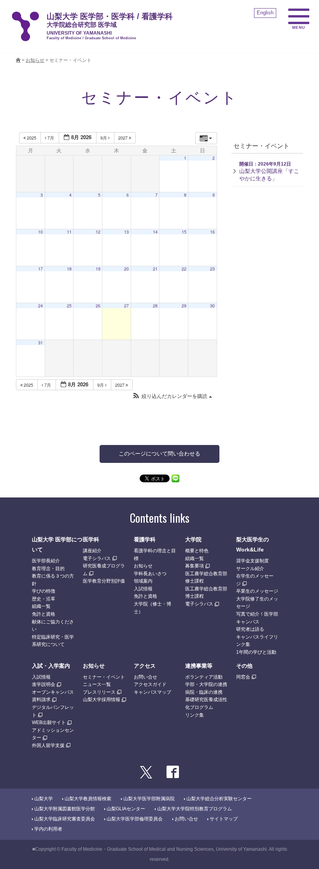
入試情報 (143, 589)
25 (69, 306)
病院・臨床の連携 (204, 692)
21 (155, 269)
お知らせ (143, 566)
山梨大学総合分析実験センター (219, 798)
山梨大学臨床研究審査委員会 (64, 819)
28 (155, 306)
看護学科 (145, 539)
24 (40, 306)
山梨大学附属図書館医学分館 (64, 808)
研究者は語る (250, 629)
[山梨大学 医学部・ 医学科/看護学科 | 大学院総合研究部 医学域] (18, 60)
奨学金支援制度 (252, 561)
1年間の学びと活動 (256, 652)
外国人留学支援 (48, 745)
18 (69, 269)
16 (212, 232)
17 (40, 269)
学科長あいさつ (150, 573)
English (265, 13)
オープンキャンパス (53, 692)
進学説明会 (43, 684)
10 (40, 232)
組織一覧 (41, 606)
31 (40, 343)
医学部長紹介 (46, 561)
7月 (50, 137)
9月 (104, 137)
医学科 (91, 539)
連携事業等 (198, 666)
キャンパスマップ (152, 692)
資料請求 (41, 699)
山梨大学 (43, 798)
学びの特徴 (43, 591)
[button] (172, 396)
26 (98, 306)
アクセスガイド (150, 684)
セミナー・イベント (104, 677)
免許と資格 (43, 614)
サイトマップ (224, 819)
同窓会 (243, 677)
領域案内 (143, 581)
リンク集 (194, 715)
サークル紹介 (250, 568)
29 (184, 306)
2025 (31, 137)
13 (126, 232)
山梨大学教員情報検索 (88, 798)
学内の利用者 (48, 829)
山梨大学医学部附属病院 (149, 798)
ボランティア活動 (204, 677)
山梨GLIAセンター (126, 808)
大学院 (193, 539)
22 (184, 269)
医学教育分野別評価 (104, 581)
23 (212, 269)
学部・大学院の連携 (206, 684)
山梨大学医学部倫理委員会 (135, 819)
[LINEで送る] (175, 478)
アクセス (145, 666)
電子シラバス (97, 558)
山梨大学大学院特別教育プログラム (194, 808)
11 (69, 232)
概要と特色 (197, 550)
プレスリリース (99, 692)
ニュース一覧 (97, 684)
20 (126, 269)
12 (98, 232)
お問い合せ (145, 677)
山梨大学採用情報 (101, 699)
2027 (123, 137)
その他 (244, 666)
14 (155, 232)
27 (126, 306)
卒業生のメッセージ (257, 591)
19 (98, 269)
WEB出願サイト (49, 722)
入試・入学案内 (51, 666)
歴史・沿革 (43, 599)
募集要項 (194, 566)
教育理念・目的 (48, 568)
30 (212, 306)
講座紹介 (92, 550)
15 (184, 232)
